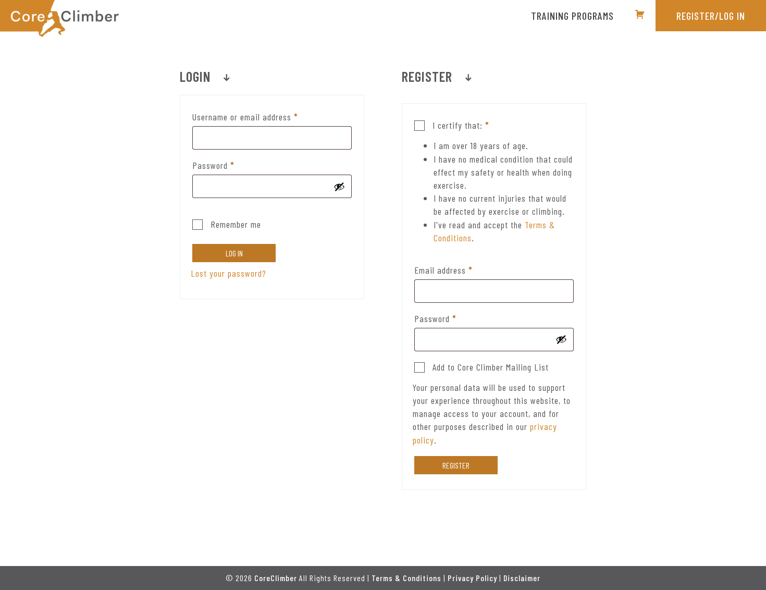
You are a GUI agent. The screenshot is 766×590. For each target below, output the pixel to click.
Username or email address (260, 116)
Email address (459, 270)
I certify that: (459, 125)
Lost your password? (228, 273)
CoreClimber (275, 578)
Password (229, 165)
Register (456, 465)
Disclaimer (521, 578)
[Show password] (339, 186)
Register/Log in (710, 15)
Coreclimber (59, 18)
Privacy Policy (472, 578)
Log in (234, 253)
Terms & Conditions (406, 578)
